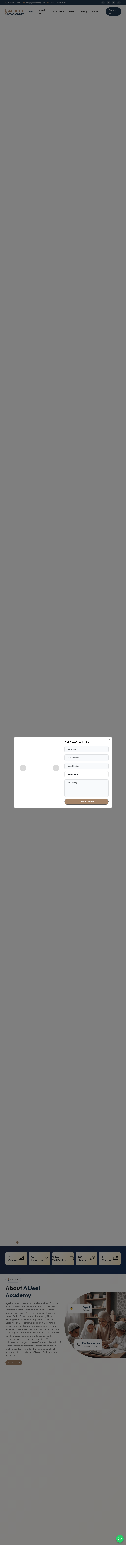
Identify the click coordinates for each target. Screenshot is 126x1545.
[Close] (109, 739)
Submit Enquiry (86, 801)
